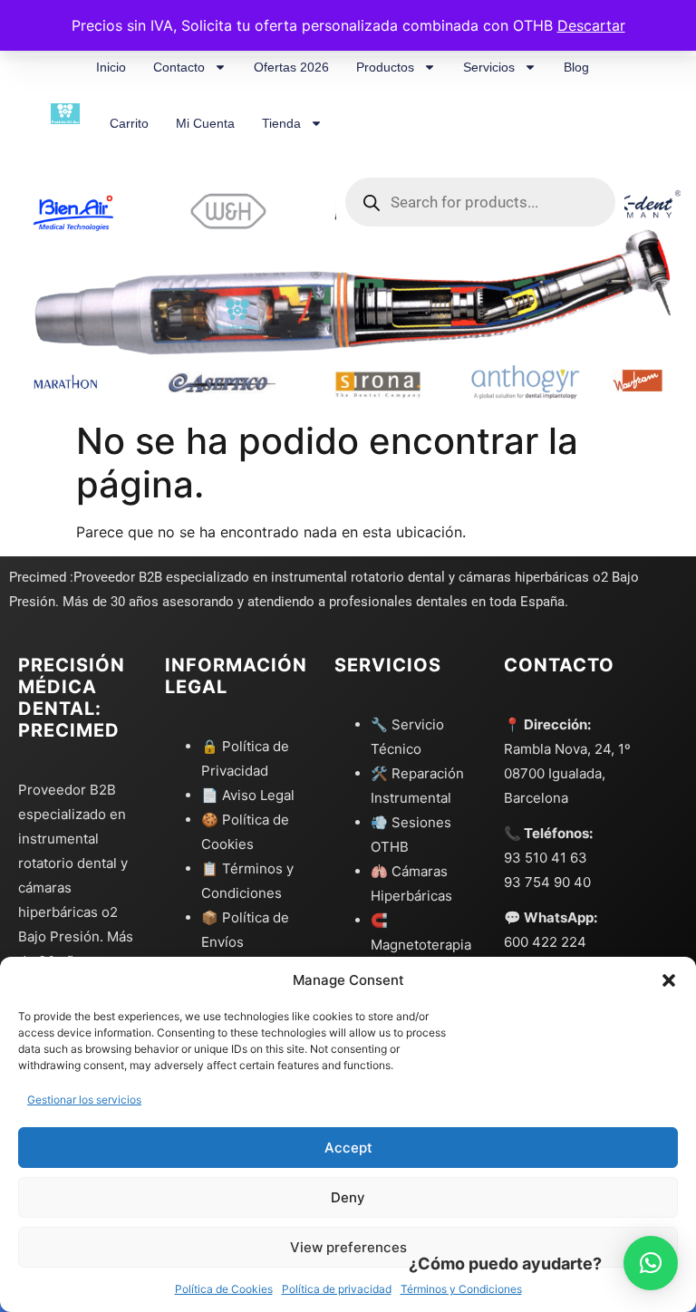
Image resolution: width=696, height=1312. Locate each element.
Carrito (129, 123)
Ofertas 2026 (291, 67)
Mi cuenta (205, 123)
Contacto (179, 67)
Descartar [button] (591, 25)
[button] (669, 980)
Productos (385, 67)
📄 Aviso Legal (248, 795)
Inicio (111, 67)
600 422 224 (545, 941)
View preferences (348, 1247)
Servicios (489, 67)
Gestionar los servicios (84, 1099)
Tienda (281, 123)
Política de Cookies (224, 1289)
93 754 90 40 (547, 882)
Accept (348, 1147)
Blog (576, 67)
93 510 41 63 (545, 857)
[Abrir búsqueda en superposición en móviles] (480, 123)
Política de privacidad (337, 1289)
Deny (348, 1197)
